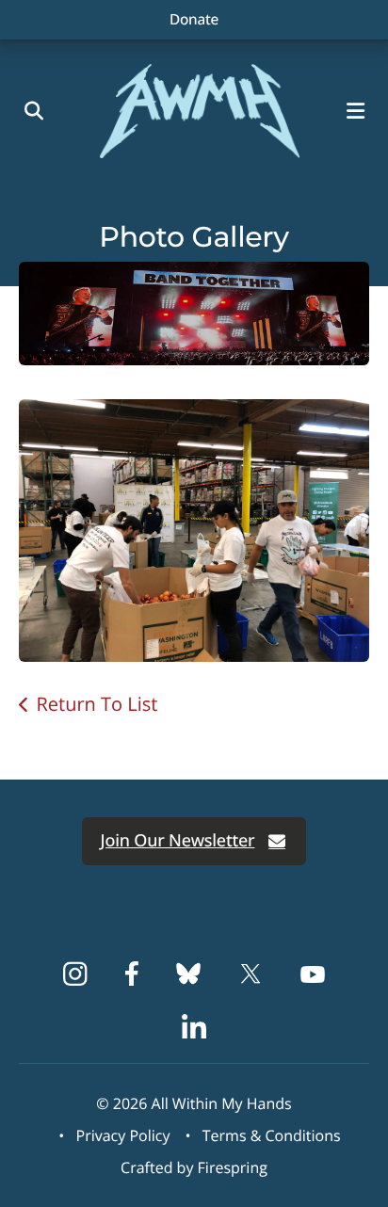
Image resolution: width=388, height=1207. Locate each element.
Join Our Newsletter (178, 840)
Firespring (232, 1167)
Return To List (96, 703)
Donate (194, 19)
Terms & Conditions (271, 1135)
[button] (359, 111)
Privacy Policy (123, 1135)
